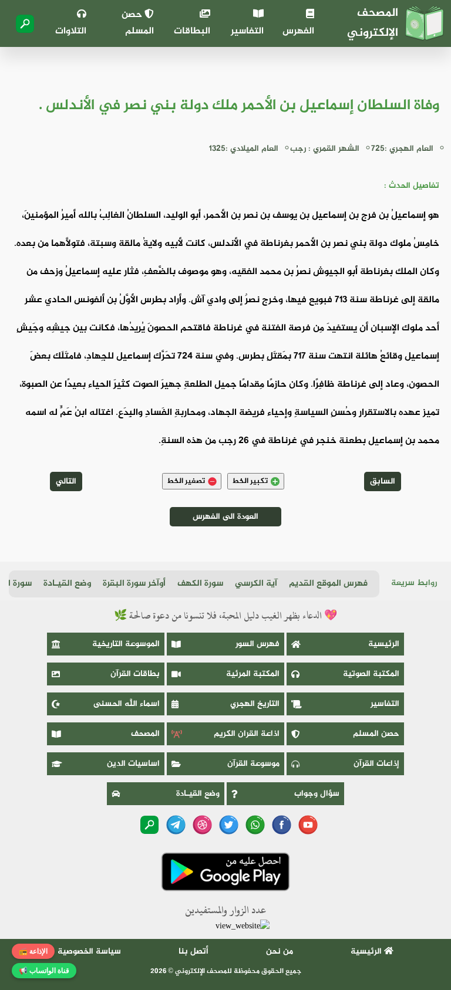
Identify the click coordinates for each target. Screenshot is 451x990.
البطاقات (192, 31)
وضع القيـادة (67, 583)
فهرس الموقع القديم (328, 583)
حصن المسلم (138, 23)
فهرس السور (257, 644)
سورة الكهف (200, 583)
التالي (66, 481)
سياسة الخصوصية (89, 951)
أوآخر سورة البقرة (134, 583)
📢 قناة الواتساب (44, 971)
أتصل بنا (193, 951)
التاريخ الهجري (255, 704)
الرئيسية (383, 644)
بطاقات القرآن (135, 674)
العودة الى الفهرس (225, 516)
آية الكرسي (256, 583)
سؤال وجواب (316, 793)
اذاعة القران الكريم (247, 734)
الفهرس (298, 31)
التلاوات (70, 31)
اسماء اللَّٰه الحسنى (126, 704)
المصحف (145, 734)
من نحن (279, 951)
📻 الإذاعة (33, 951)
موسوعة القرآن (253, 764)
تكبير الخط (250, 481)
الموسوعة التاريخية (126, 644)
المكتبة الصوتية (371, 674)
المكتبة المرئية (253, 674)
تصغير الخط (186, 481)
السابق (382, 481)
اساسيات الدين (133, 764)
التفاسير (247, 31)
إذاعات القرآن (376, 764)
